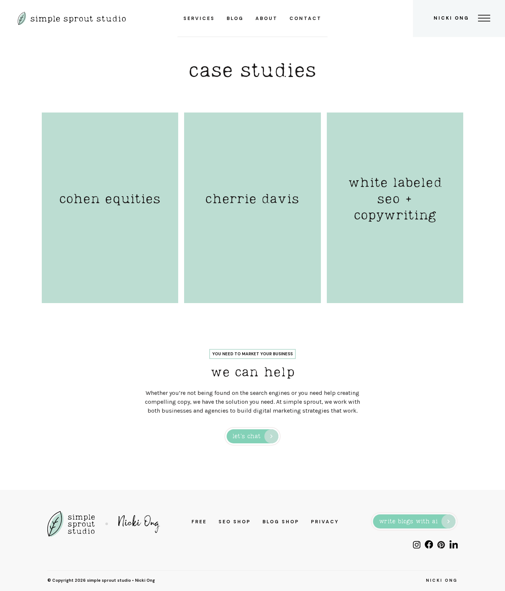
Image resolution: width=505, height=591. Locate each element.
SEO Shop (234, 522)
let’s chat (247, 437)
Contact (305, 18)
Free (199, 522)
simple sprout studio (109, 580)
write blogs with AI (408, 522)
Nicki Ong (145, 580)
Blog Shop (280, 522)
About (266, 18)
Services (199, 18)
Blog (235, 18)
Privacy (325, 522)
